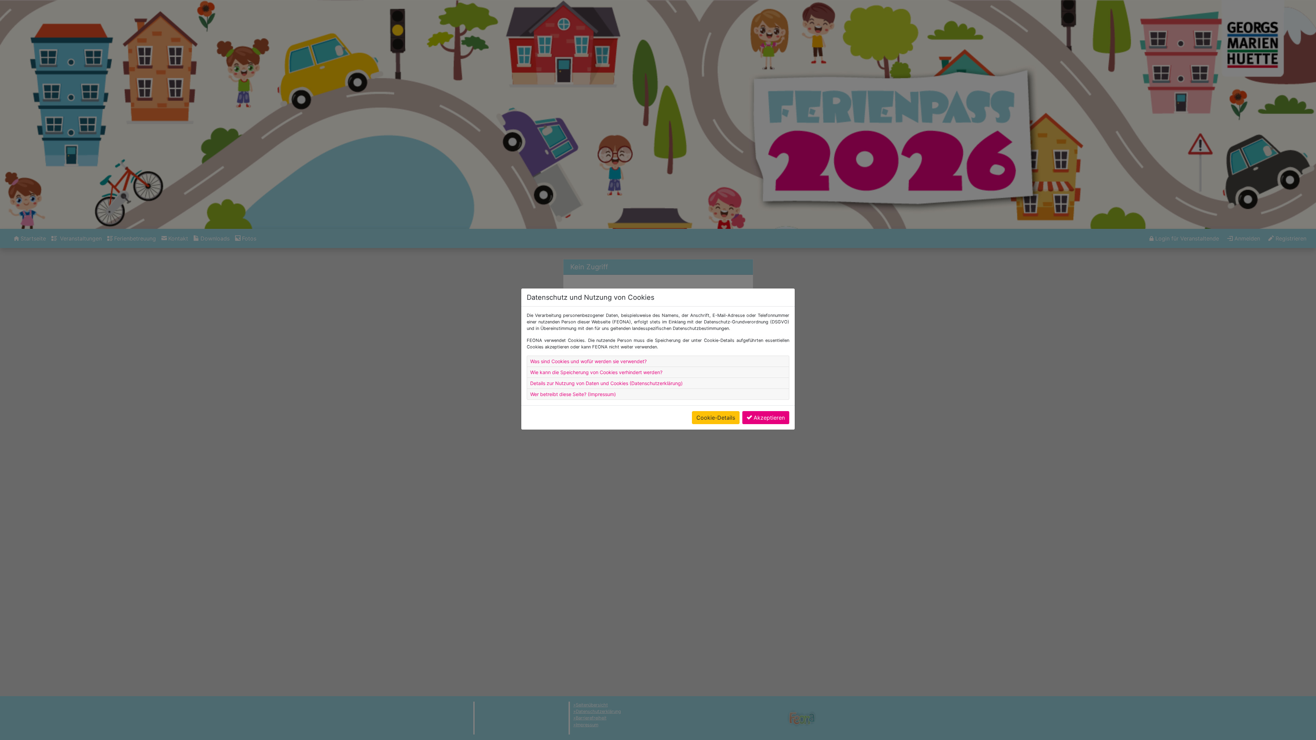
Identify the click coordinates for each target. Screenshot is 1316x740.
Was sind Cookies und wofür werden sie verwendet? (588, 361)
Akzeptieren (769, 417)
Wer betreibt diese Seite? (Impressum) (573, 394)
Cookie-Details (715, 417)
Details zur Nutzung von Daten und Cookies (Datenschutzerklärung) (606, 383)
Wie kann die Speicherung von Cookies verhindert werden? (596, 372)
